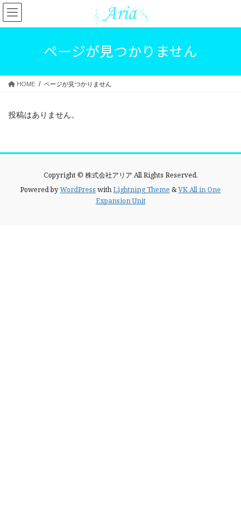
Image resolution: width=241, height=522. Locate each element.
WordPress (78, 189)
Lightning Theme (141, 189)
